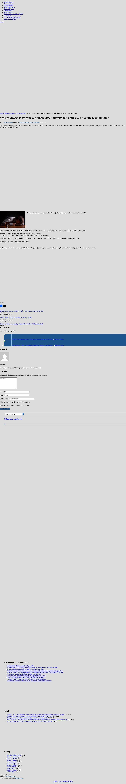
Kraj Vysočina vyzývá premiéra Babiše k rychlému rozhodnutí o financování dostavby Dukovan (35, 672)
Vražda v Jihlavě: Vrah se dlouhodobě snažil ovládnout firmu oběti (26, 679)
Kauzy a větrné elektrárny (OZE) (13, 14)
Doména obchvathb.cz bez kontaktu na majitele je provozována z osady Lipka (30, 716)
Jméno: (2, 392)
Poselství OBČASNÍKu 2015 (12, 17)
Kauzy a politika (8, 4)
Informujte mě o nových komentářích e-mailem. (16, 402)
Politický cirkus (8, 10)
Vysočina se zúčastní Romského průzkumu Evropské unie (24, 674)
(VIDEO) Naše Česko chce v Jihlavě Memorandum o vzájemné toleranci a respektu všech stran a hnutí (37, 719)
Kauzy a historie (8, 5)
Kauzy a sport (8, 12)
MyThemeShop (10, 776)
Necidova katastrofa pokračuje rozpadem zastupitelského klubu (25, 669)
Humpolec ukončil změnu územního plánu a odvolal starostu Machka (27, 718)
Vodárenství (10, 771)
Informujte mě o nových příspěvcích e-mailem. (15, 405)
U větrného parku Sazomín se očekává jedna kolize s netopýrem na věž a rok (29, 721)
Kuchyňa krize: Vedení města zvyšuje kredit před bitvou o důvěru (26, 676)
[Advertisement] (63, 37)
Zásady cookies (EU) (10, 19)
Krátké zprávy (11, 766)
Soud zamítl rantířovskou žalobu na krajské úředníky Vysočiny (25, 677)
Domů (2, 113)
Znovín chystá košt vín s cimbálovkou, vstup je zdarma (16, 317)
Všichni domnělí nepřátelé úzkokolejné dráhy (20, 666)
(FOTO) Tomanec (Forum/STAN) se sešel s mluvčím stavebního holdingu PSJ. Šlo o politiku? (34, 671)
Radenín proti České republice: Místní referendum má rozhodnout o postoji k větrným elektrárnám (35, 714)
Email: (2, 395)
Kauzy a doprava (9, 9)
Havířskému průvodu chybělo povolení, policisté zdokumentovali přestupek (29, 680)
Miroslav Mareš (8, 122)
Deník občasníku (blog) (14, 755)
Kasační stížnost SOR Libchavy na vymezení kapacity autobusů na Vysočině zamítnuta (32, 667)
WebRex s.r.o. (19, 778)
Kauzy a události (8, 2)
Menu (1, 22)
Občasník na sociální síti (13, 419)
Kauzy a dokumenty (9, 7)
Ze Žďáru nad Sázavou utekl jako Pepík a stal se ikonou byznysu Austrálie (21, 311)
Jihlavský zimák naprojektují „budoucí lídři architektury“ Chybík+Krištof (21, 324)
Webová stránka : (5, 398)
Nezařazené (7, 15)
